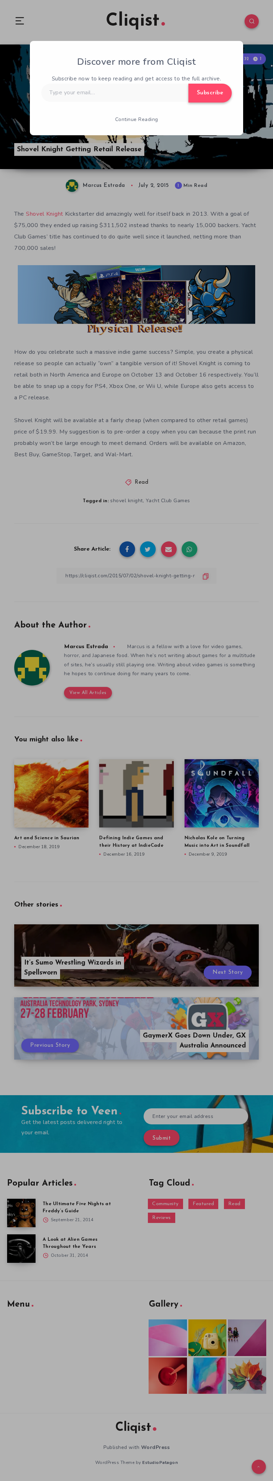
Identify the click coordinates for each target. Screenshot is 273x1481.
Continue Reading (136, 119)
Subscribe (210, 93)
